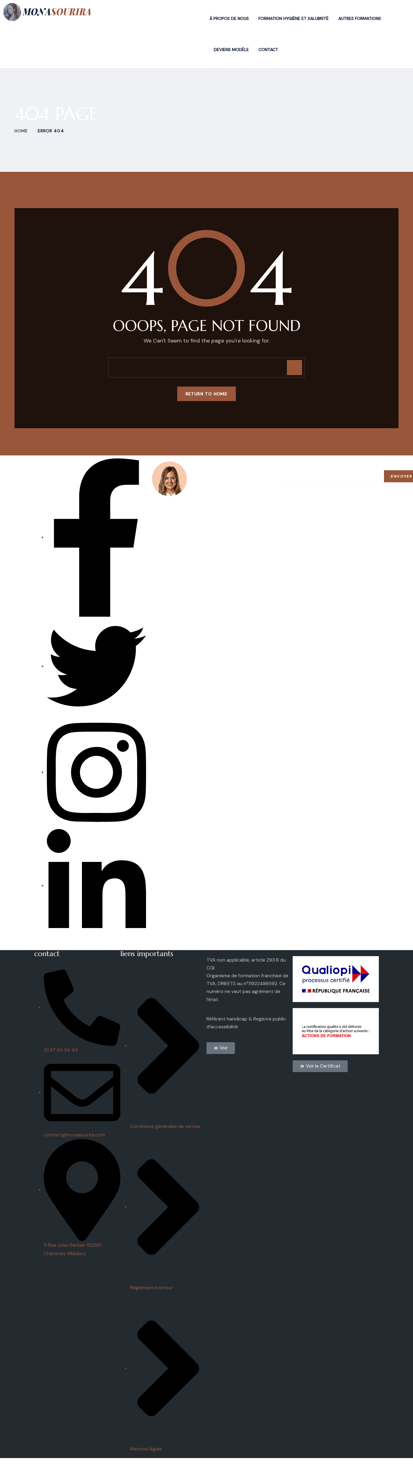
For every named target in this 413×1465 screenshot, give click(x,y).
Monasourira (83, 1461)
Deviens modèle (231, 49)
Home (21, 130)
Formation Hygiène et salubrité (294, 18)
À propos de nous (229, 18)
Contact (268, 49)
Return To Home (207, 394)
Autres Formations (359, 18)
